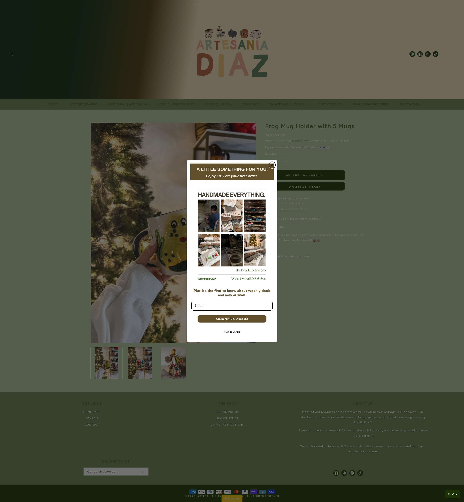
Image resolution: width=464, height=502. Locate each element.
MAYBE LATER (232, 332)
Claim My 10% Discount (232, 319)
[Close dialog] (272, 165)
